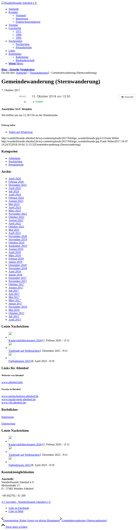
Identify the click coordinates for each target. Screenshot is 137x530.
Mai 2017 (14, 297)
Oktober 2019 (16, 242)
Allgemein (14, 158)
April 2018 (15, 271)
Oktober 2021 (16, 226)
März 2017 (15, 300)
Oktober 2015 (16, 313)
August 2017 (16, 287)
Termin (38, 101)
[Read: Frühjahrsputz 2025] (12, 357)
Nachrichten (15, 161)
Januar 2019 (15, 261)
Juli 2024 (14, 191)
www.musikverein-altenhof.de (18, 399)
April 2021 (15, 233)
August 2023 (16, 200)
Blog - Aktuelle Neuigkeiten (17, 69)
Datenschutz (8, 423)
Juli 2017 (14, 290)
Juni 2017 (14, 293)
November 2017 (18, 281)
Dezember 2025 (18, 184)
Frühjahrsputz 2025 (20, 361)
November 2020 (18, 236)
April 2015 (15, 319)
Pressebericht (16, 164)
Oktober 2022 (16, 217)
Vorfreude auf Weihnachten (24, 350)
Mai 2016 (14, 309)
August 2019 (16, 249)
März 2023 (15, 210)
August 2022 (16, 220)
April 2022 (15, 223)
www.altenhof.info (12, 382)
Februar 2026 (16, 181)
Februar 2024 (16, 197)
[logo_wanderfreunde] (19, 2)
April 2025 (15, 188)
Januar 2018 (15, 274)
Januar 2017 (15, 303)
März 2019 (15, 255)
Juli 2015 (14, 316)
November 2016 (18, 306)
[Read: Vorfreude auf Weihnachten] (12, 347)
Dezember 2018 (18, 265)
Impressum (7, 417)
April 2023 (15, 207)
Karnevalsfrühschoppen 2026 (25, 340)
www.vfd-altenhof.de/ (13, 402)
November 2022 (18, 213)
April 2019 (15, 252)
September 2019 (18, 245)
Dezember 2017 (18, 277)
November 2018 (18, 268)
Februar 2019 (16, 258)
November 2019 (18, 239)
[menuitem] (72, 9)
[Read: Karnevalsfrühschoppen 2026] (12, 337)
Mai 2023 (14, 204)
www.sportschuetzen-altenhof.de (19, 396)
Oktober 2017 (16, 284)
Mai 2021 (14, 229)
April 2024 (15, 194)
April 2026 (15, 178)
